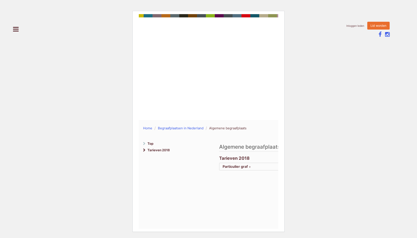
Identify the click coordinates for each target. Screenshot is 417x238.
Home (147, 128)
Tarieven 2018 (158, 150)
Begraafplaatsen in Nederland (181, 128)
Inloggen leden (355, 25)
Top (150, 143)
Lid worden (378, 25)
